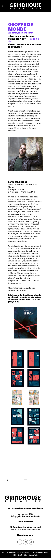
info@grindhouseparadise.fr (25, 516)
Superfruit (33, 555)
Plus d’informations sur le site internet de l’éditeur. (21, 289)
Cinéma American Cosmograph (25, 527)
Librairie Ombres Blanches (26, 297)
